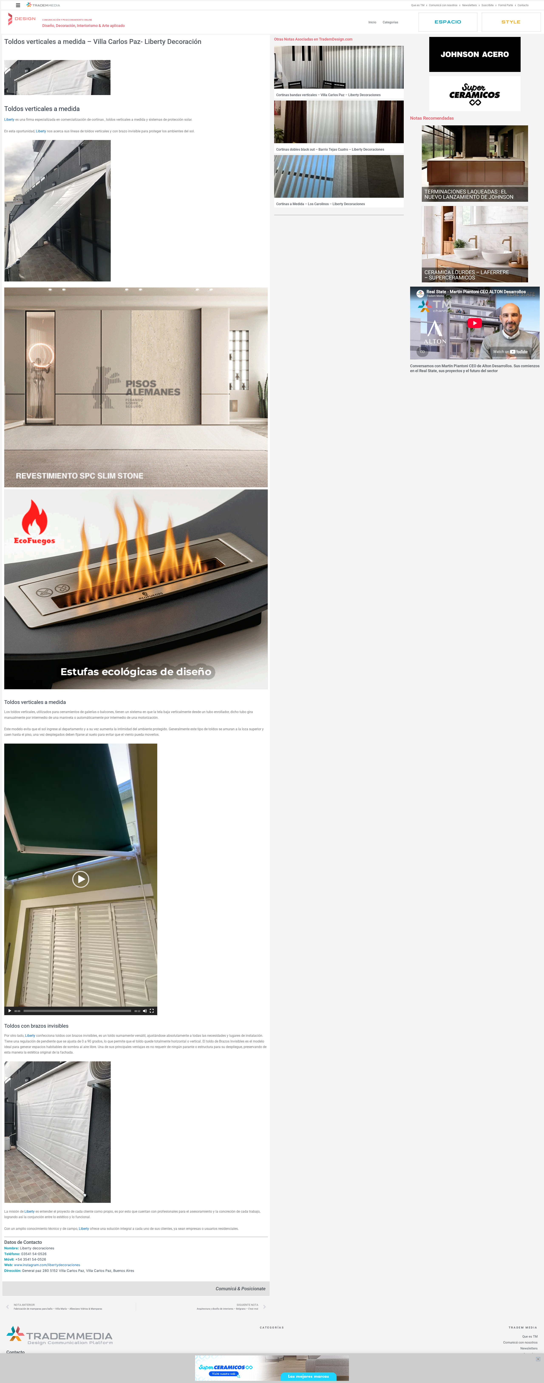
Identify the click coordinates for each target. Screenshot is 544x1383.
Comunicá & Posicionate (240, 1288)
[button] (18, 5)
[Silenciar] (145, 1011)
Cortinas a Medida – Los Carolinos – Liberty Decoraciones (320, 204)
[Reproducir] (10, 1011)
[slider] (77, 1011)
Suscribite (488, 5)
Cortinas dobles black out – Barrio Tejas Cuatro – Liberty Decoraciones (330, 149)
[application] (80, 879)
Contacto (523, 5)
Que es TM (417, 5)
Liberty (9, 120)
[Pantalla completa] (152, 1011)
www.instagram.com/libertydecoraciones (47, 1265)
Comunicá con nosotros (443, 5)
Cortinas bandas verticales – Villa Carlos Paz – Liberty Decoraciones (328, 95)
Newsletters (469, 5)
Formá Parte (505, 5)
